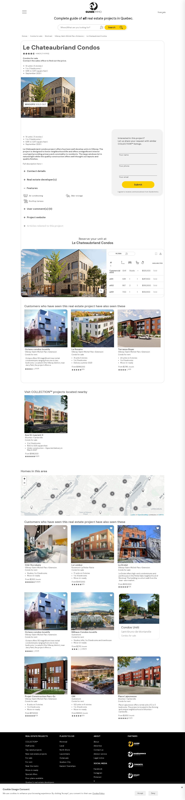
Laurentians (65, 754)
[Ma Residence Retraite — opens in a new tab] (144, 754)
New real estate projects (36, 754)
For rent (28, 762)
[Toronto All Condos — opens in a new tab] (144, 765)
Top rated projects (33, 750)
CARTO (161, 515)
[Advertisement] (64, 125)
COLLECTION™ (31, 742)
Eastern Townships (68, 766)
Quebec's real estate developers (39, 782)
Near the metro (31, 766)
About (96, 742)
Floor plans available (34, 778)
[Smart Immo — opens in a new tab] (144, 775)
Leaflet (133, 515)
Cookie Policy (98, 793)
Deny (153, 793)
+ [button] (24, 478)
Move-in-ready (31, 770)
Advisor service (100, 754)
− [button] (24, 483)
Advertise (98, 746)
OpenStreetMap (143, 515)
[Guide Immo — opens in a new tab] (144, 744)
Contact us (98, 750)
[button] (102, 27)
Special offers (31, 774)
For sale (28, 758)
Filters (118, 254)
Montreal (63, 742)
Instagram (98, 773)
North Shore (65, 750)
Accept (140, 793)
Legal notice (99, 758)
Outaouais (64, 758)
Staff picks (29, 746)
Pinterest (97, 777)
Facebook (98, 769)
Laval (62, 746)
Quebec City (65, 762)
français (162, 12)
